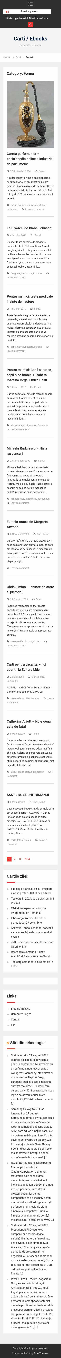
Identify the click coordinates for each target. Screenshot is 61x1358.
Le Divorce (26, 273)
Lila (13, 1025)
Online (42, 205)
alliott (14, 771)
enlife (20, 641)
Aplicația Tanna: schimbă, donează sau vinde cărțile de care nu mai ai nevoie (32, 932)
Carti (13, 205)
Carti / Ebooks (30, 39)
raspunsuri (43, 498)
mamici (20, 346)
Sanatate (43, 425)
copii (13, 346)
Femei (42, 171)
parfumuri (12, 209)
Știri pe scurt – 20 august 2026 (29, 1225)
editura (21, 698)
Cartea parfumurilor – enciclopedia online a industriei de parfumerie (30, 159)
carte (13, 641)
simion (36, 641)
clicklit (21, 771)
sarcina (38, 346)
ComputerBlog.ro (21, 1014)
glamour (26, 840)
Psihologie (12, 681)
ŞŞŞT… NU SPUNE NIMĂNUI (28, 795)
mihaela (15, 498)
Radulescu (31, 498)
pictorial (28, 641)
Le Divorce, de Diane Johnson (29, 228)
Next (27, 859)
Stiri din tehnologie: (28, 1042)
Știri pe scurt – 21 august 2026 (29, 1055)
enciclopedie (31, 205)
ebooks (20, 205)
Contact (15, 1019)
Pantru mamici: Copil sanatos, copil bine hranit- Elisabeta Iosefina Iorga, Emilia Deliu (29, 375)
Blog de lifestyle (20, 1008)
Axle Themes (41, 1353)
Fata (33, 771)
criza (27, 771)
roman (40, 771)
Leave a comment (34, 209)
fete (19, 840)
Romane (37, 273)
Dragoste (15, 273)
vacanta (35, 698)
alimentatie (16, 425)
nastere (29, 346)
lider (28, 698)
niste (22, 498)
